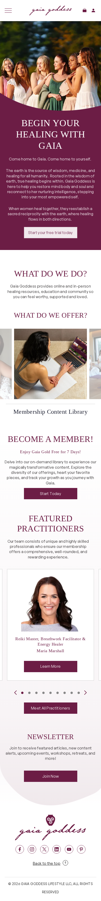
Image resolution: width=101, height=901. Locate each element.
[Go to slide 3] (36, 693)
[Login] (93, 10)
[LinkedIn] (56, 849)
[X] (44, 849)
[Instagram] (32, 849)
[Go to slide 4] (43, 693)
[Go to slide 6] (57, 693)
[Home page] (50, 10)
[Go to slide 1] (22, 693)
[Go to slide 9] (79, 693)
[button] (84, 10)
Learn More (50, 666)
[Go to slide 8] (71, 693)
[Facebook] (20, 849)
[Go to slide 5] (50, 693)
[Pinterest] (81, 849)
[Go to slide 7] (64, 693)
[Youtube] (69, 849)
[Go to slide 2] (29, 693)
